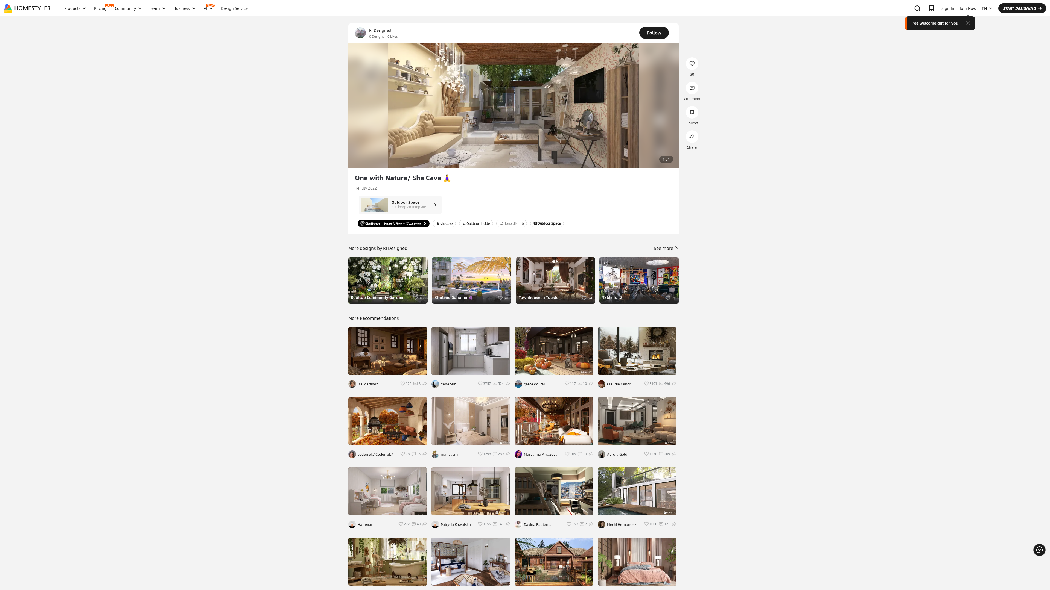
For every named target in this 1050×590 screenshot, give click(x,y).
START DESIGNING (1019, 8)
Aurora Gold (617, 454)
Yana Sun (448, 384)
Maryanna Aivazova (541, 454)
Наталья (365, 524)
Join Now (968, 8)
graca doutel (534, 384)
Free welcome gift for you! (935, 23)
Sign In (947, 8)
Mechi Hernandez (622, 524)
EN (984, 8)
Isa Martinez (368, 384)
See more (664, 248)
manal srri (449, 454)
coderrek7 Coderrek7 (375, 454)
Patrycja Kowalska (456, 524)
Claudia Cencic (619, 384)
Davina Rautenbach (540, 524)
